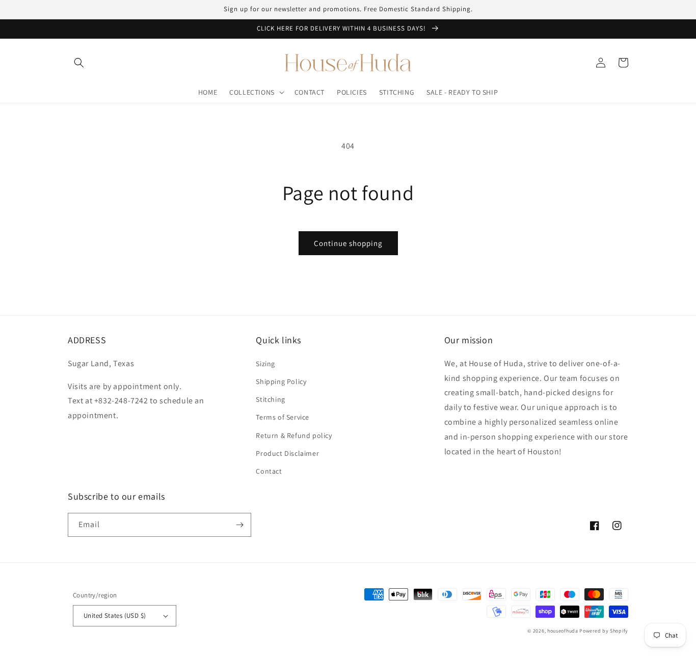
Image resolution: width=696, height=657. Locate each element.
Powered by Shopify (603, 630)
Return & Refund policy (294, 435)
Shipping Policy (281, 381)
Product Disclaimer (287, 453)
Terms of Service (282, 417)
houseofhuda (562, 630)
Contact (269, 471)
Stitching (270, 399)
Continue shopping (348, 243)
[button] (79, 62)
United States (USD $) (115, 615)
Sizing (265, 363)
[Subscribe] (239, 525)
